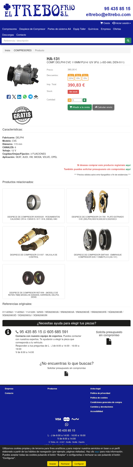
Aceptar (52, 463)
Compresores (9, 28)
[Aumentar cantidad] (84, 100)
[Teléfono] (17, 331)
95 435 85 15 (31, 331)
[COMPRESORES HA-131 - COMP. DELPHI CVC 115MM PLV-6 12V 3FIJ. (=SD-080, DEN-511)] (22, 73)
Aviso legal (95, 388)
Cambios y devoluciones (101, 406)
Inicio (7, 50)
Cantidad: (51, 99)
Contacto (21, 34)
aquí (128, 165)
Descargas (8, 34)
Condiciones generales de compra (106, 402)
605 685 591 (57, 331)
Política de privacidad (100, 393)
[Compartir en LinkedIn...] (19, 97)
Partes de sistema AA (59, 28)
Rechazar (65, 463)
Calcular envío (104, 107)
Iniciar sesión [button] (122, 23)
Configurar (79, 463)
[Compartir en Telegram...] (31, 97)
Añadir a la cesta (81, 107)
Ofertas (117, 28)
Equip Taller (79, 28)
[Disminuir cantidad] (70, 100)
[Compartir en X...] (14, 97)
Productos (52, 388)
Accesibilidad (96, 411)
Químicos (93, 28)
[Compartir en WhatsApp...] (25, 97)
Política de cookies (99, 397)
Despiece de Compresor (32, 28)
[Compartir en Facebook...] (8, 97)
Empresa (106, 28)
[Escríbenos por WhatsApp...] (66, 424)
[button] (36, 97)
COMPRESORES (22, 50)
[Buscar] (128, 40)
